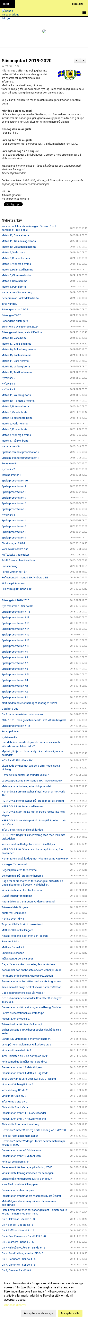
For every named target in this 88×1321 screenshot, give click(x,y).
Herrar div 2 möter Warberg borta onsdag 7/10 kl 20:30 (34, 1130)
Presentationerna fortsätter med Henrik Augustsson (32, 981)
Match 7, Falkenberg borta (17, 417)
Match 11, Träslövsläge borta (19, 241)
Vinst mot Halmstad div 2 (16, 1050)
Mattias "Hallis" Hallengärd (17, 930)
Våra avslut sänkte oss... (16, 549)
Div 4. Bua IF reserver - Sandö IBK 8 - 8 (24, 1236)
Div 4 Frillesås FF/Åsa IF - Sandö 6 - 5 (23, 1247)
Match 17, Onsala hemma (16, 343)
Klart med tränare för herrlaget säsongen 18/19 (29, 702)
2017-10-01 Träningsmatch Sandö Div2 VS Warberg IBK (34, 720)
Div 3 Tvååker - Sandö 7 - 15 (18, 1230)
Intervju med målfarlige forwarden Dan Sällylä (28, 844)
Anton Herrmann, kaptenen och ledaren (25, 935)
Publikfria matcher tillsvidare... (19, 560)
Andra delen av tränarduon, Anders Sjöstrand (28, 901)
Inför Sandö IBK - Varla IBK (17, 760)
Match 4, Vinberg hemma (16, 434)
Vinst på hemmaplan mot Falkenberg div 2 (26, 1044)
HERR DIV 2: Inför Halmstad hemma (22, 806)
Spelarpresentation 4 (14, 520)
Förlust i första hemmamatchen (20, 1135)
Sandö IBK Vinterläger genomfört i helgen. (26, 1038)
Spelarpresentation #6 (15, 668)
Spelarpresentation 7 (14, 497)
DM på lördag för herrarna (17, 895)
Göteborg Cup (10, 708)
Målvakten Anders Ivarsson (18, 958)
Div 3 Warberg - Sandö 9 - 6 (18, 1241)
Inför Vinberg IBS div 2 (15, 1090)
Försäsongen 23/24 (13, 543)
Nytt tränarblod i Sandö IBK (17, 606)
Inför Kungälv (9, 303)
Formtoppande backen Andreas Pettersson (27, 975)
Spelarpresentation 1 (14, 537)
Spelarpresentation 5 (14, 509)
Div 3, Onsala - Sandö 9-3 (16, 1270)
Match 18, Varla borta (14, 338)
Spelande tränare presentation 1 (20, 457)
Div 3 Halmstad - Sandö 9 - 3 (18, 1219)
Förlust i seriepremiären (15, 1161)
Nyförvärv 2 (8, 469)
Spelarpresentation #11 (15, 640)
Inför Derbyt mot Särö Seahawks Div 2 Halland (29, 1078)
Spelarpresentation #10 (15, 645)
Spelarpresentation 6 (14, 503)
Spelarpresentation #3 (15, 685)
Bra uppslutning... (12, 731)
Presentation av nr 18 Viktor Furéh (21, 1155)
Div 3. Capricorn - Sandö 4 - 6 (18, 1259)
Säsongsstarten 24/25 (15, 309)
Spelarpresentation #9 (15, 651)
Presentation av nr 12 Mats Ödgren (22, 1067)
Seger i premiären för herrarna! (19, 870)
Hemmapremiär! (11, 446)
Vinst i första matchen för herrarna (22, 890)
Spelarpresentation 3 (14, 526)
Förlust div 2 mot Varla (15, 1107)
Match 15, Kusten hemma (16, 355)
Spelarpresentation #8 (15, 657)
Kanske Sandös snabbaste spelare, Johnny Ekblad (32, 970)
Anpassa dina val (15, 1305)
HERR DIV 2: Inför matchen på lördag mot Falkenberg (33, 800)
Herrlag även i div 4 (13, 918)
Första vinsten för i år (14, 571)
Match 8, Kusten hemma (16, 258)
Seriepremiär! (9, 463)
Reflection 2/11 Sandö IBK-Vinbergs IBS (25, 577)
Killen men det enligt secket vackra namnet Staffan (31, 987)
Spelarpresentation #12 (15, 634)
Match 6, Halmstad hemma (17, 269)
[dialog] (44, 1298)
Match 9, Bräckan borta (15, 406)
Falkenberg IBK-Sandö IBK (17, 588)
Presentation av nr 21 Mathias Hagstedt (25, 1073)
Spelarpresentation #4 (15, 680)
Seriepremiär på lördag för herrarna (22, 875)
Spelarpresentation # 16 (16, 611)
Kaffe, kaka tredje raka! (15, 554)
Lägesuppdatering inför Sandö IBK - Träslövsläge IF (32, 780)
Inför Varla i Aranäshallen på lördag (22, 829)
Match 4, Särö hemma (14, 280)
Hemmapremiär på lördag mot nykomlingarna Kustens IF (35, 858)
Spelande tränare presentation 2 (20, 452)
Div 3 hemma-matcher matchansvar (22, 714)
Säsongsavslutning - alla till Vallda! (22, 332)
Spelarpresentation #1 (15, 697)
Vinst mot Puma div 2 (14, 1095)
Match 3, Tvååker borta (15, 440)
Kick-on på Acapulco (14, 583)
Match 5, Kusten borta (14, 429)
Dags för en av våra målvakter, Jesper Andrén (28, 964)
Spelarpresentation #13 (15, 617)
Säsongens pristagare (15, 320)
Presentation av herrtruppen (18, 1190)
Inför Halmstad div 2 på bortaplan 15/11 (25, 1055)
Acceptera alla (70, 1313)
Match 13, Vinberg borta (16, 366)
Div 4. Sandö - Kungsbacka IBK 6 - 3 (22, 1253)
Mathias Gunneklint (13, 947)
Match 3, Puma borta (14, 286)
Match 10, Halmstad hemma (18, 400)
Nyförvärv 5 (8, 377)
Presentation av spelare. (16, 1018)
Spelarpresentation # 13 (16, 725)
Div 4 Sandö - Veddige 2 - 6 (17, 1224)
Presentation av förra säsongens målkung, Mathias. (32, 1007)
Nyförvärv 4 (8, 383)
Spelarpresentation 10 (15, 480)
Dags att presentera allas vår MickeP (23, 992)
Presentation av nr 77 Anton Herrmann (24, 1118)
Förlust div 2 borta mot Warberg (20, 1124)
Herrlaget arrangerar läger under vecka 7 (25, 774)
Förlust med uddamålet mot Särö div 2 (24, 1061)
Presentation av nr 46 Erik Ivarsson (22, 1150)
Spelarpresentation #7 (15, 663)
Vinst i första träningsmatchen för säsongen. (28, 1173)
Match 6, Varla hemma (15, 423)
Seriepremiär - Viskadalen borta (20, 298)
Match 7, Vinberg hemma (16, 263)
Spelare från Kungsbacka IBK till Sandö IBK (27, 1178)
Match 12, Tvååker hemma (17, 372)
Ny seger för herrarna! (14, 864)
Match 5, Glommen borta (16, 275)
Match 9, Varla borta (13, 252)
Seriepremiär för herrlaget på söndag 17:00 (27, 1167)
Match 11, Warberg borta (16, 395)
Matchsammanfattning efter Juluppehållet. (27, 786)
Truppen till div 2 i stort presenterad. (23, 924)
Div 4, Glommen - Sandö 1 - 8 (18, 1264)
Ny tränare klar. (10, 737)
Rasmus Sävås (10, 941)
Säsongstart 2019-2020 (27, 61)
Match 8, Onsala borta (14, 412)
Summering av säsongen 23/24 (20, 326)
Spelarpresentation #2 (15, 691)
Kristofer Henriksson (14, 912)
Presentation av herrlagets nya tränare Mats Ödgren (32, 1195)
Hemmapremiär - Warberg (17, 292)
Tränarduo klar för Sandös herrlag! (22, 1024)
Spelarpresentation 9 (14, 486)
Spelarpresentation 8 (14, 491)
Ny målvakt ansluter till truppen (20, 1184)
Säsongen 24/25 (11, 315)
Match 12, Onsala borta (15, 235)
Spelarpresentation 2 (14, 531)
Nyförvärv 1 (8, 514)
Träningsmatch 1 (11, 474)
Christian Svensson (13, 952)
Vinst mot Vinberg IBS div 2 (17, 1084)
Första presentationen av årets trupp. (23, 1012)
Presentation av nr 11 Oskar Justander (24, 1112)
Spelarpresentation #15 (15, 623)
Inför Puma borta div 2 (14, 1101)
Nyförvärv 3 (8, 389)
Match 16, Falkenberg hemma (19, 349)
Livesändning (9, 566)
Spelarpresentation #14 (15, 628)
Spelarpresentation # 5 (15, 674)
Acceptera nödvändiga (38, 1313)
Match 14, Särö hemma (15, 360)
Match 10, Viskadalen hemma (19, 246)
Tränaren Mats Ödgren (15, 907)
